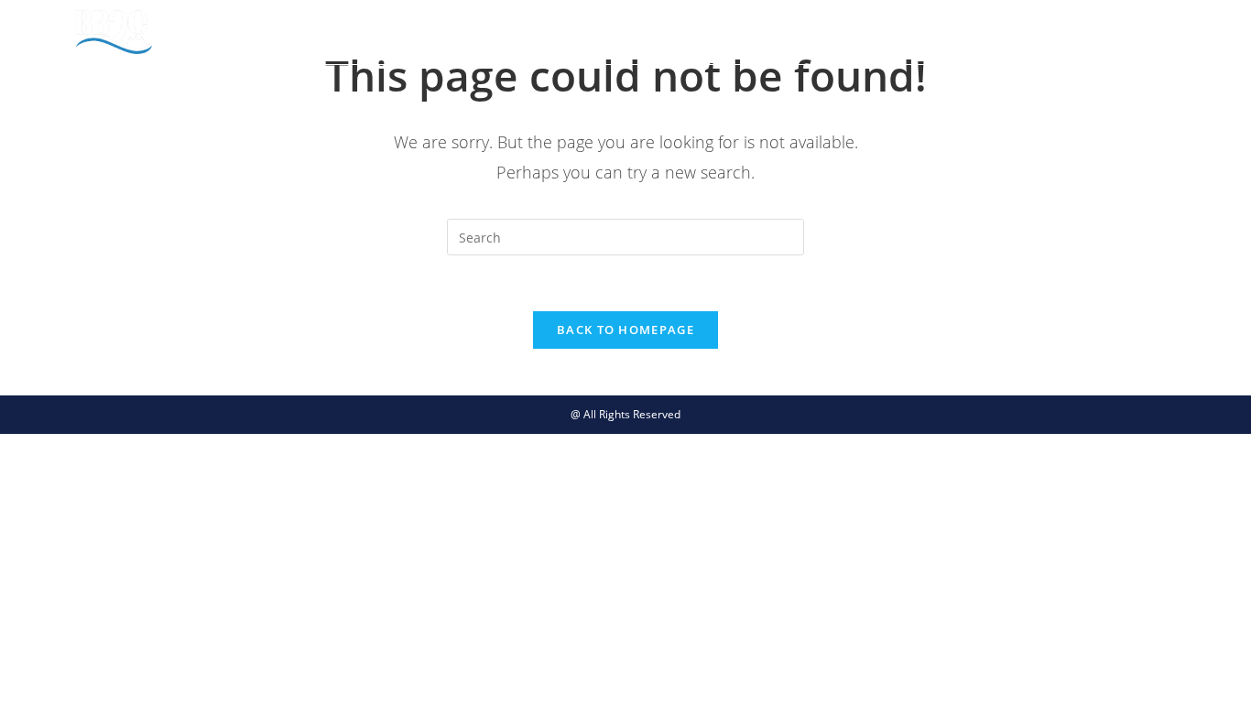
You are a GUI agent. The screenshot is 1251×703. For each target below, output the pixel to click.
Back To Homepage (625, 329)
